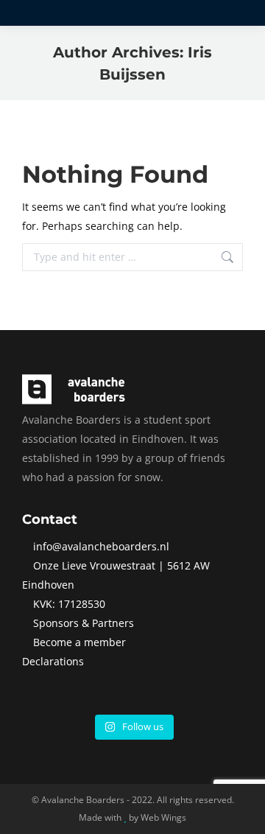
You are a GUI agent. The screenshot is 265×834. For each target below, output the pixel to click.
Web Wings (163, 817)
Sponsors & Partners (83, 623)
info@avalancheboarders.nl (101, 546)
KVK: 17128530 (69, 604)
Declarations (53, 661)
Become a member (79, 642)
